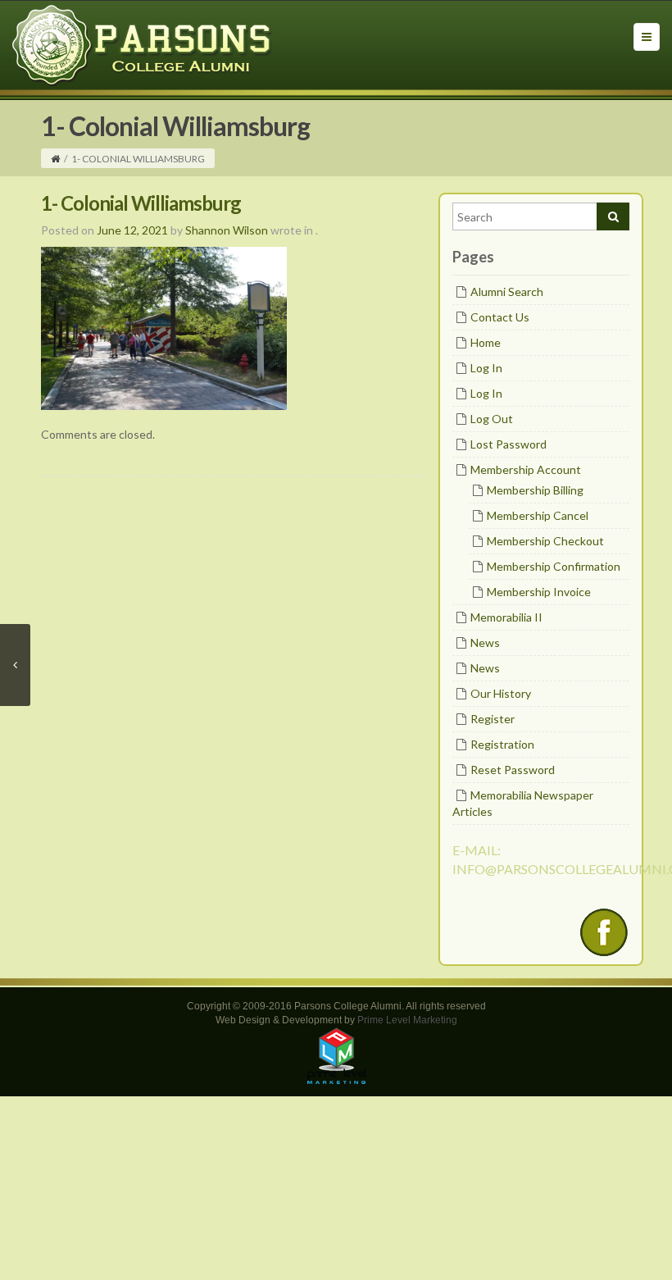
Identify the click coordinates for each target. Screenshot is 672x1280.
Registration (502, 744)
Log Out (491, 419)
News (485, 642)
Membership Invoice (539, 592)
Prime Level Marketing (407, 1020)
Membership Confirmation (553, 566)
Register (492, 719)
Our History (500, 693)
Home (485, 342)
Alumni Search (506, 291)
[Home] (55, 159)
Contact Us (499, 317)
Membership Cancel (537, 515)
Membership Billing (535, 490)
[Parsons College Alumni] (142, 45)
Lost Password (508, 444)
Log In (486, 368)
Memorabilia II (506, 617)
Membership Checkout (545, 541)
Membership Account (525, 469)
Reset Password (512, 770)
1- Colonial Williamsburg (141, 203)
